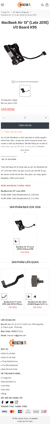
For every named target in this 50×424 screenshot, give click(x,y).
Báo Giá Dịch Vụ (9, 382)
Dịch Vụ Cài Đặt (8, 353)
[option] (25, 56)
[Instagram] (16, 402)
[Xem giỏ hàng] (47, 4)
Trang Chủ (6, 378)
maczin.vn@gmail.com (16, 335)
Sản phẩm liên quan (25, 262)
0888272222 (17, 331)
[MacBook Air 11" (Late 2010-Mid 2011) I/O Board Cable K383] (12, 281)
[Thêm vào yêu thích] (11, 131)
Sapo (31, 421)
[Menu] (2, 5)
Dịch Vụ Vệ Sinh (9, 357)
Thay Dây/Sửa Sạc (10, 361)
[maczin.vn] (21, 5)
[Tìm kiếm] (42, 4)
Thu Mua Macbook (10, 365)
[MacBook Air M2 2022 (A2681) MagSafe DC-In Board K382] (37, 281)
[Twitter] (7, 402)
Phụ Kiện (6, 389)
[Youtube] (11, 402)
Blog (4, 393)
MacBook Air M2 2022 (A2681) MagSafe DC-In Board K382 (37, 303)
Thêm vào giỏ (25, 125)
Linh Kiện (6, 386)
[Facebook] (2, 402)
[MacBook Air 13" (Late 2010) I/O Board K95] (25, 226)
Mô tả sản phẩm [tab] (9, 159)
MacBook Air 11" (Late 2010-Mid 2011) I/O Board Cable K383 (12, 303)
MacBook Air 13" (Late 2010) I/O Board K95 (25, 248)
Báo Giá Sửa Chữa (9, 369)
